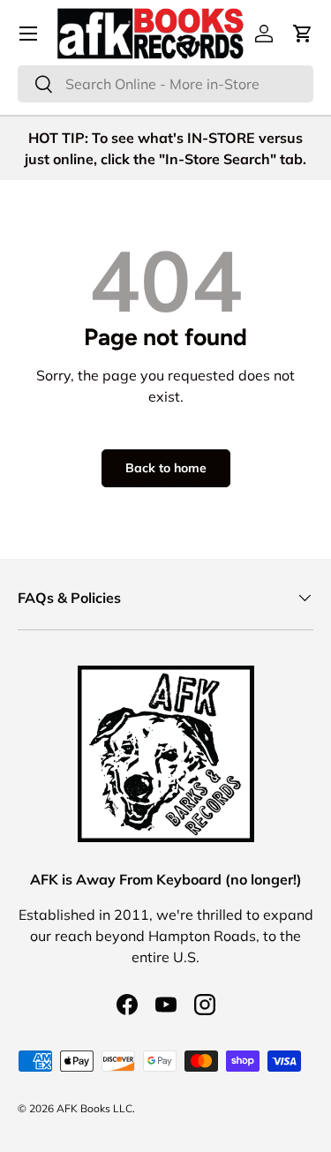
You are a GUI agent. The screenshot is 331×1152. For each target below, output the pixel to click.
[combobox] (165, 83)
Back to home (166, 468)
